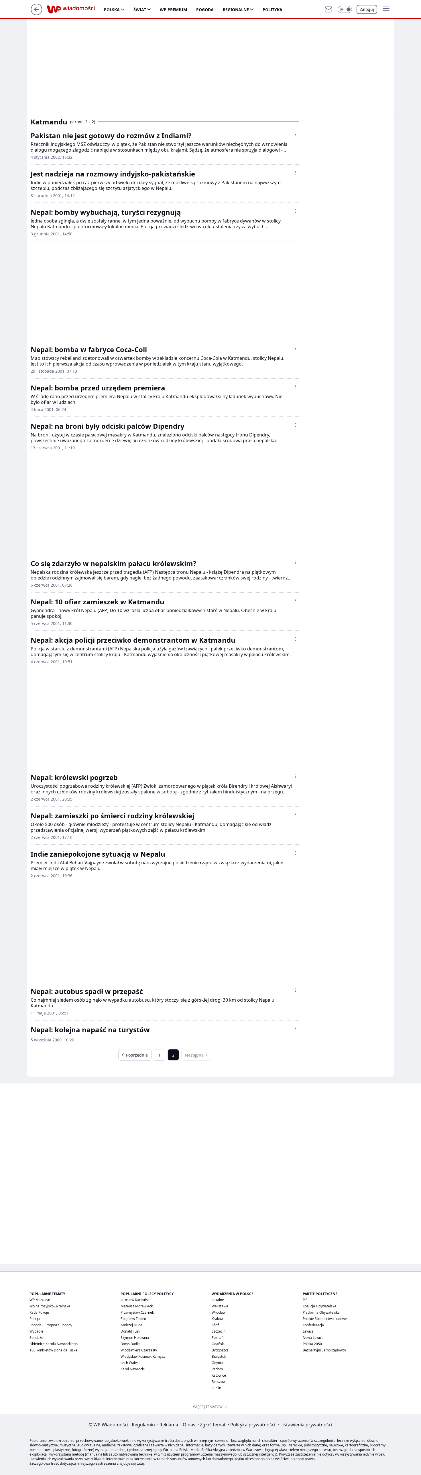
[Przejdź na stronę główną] (36, 13)
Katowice (219, 1375)
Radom (217, 1369)
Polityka (272, 9)
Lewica (308, 1331)
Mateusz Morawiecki (137, 1306)
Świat (139, 9)
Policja (34, 1318)
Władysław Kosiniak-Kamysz (143, 1356)
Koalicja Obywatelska (319, 1306)
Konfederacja (313, 1325)
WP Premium (173, 9)
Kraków (217, 1318)
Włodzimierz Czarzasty (139, 1350)
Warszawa (220, 1306)
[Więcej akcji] (295, 134)
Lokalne (218, 1299)
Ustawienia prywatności (305, 1425)
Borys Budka (131, 1343)
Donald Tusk (130, 1331)
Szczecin (218, 1331)
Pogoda (205, 9)
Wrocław (218, 1312)
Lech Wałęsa (131, 1362)
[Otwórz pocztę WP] (328, 9)
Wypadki (36, 1331)
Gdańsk (218, 1343)
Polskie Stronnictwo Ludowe (325, 1318)
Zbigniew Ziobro (133, 1318)
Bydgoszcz (220, 1350)
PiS (305, 1299)
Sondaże (36, 1337)
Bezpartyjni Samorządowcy (324, 1350)
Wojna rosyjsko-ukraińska (49, 1306)
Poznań (217, 1337)
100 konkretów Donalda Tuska (53, 1350)
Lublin (216, 1387)
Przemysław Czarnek (137, 1312)
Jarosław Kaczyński (135, 1299)
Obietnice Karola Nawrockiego (53, 1343)
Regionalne (236, 9)
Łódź (215, 1325)
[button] (345, 9)
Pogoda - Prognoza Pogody (50, 1325)
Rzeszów (218, 1381)
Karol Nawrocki (133, 1369)
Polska (112, 9)
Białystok (219, 1356)
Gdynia (217, 1362)
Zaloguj (367, 9)
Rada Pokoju (39, 1312)
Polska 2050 (312, 1343)
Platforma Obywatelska (321, 1312)
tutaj (140, 1463)
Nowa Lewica (313, 1337)
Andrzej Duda (131, 1325)
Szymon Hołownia (135, 1337)
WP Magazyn (39, 1299)
